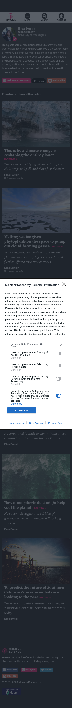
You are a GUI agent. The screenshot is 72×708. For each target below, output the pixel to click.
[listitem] (36, 345)
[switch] (58, 353)
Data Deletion (16, 422)
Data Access (36, 422)
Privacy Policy (55, 422)
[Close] (65, 285)
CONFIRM (21, 410)
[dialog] (36, 354)
